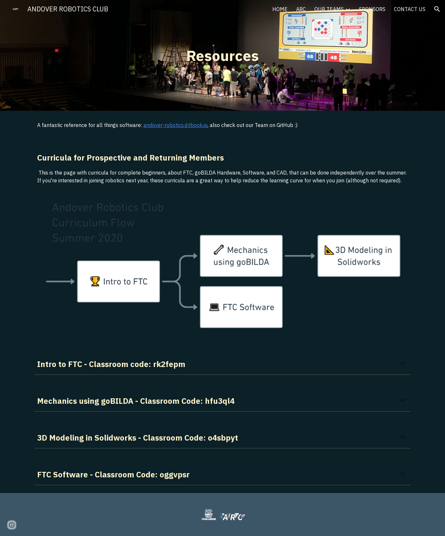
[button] (437, 9)
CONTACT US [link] (409, 9)
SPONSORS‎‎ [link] (372, 9)
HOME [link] (280, 9)
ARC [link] (301, 9)
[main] (222, 55)
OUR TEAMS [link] (329, 9)
